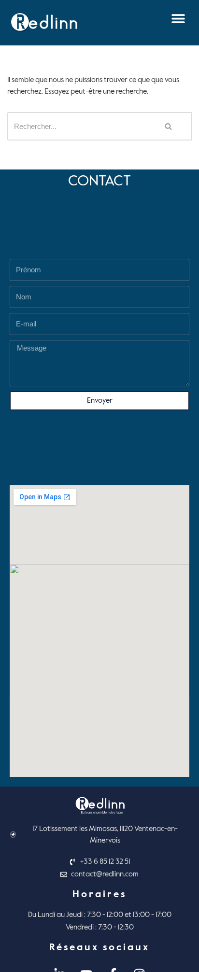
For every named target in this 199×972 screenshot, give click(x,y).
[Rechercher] (169, 126)
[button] (178, 18)
